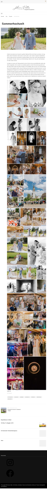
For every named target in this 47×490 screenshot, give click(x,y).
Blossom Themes (36, 485)
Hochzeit (16, 397)
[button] (17, 86)
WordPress (4, 486)
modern (21, 397)
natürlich (27, 397)
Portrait (33, 397)
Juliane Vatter (10, 485)
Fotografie (10, 397)
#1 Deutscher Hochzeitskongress (9, 430)
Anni (2, 440)
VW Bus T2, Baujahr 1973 (7, 423)
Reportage (39, 397)
